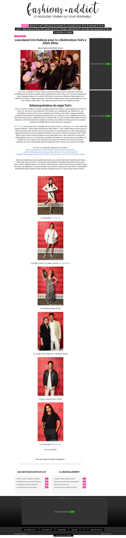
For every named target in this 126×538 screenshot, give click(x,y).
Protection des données (63, 535)
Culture (69, 25)
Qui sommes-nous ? (30, 530)
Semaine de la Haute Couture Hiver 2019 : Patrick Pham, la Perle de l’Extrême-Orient (50, 154)
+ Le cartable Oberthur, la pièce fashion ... (27, 487)
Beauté (39, 29)
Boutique (58, 25)
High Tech (81, 25)
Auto (101, 25)
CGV (84, 530)
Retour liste (20, 36)
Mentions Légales (96, 530)
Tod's (73, 126)
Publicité (74, 530)
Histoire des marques (92, 29)
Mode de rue (51, 29)
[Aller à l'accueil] (63, 9)
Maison (93, 25)
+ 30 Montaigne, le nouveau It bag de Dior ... (27, 484)
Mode (32, 25)
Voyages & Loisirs (63, 32)
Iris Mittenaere (64, 263)
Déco (108, 29)
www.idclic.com (109, 533)
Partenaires (62, 530)
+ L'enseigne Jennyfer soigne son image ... (64, 478)
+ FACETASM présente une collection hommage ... (29, 481)
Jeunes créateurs (69, 29)
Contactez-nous (46, 530)
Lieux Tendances (25, 29)
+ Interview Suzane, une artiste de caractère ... (65, 487)
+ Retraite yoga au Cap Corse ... (61, 484)
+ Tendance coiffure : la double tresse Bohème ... (28, 478)
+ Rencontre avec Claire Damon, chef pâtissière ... (66, 481)
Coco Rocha (55, 218)
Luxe (39, 25)
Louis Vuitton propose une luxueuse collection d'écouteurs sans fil (50, 152)
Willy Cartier (56, 444)
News (25, 25)
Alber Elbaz (18, 126)
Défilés (48, 25)
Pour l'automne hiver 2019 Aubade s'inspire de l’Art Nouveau (50, 150)
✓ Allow (108, 63)
